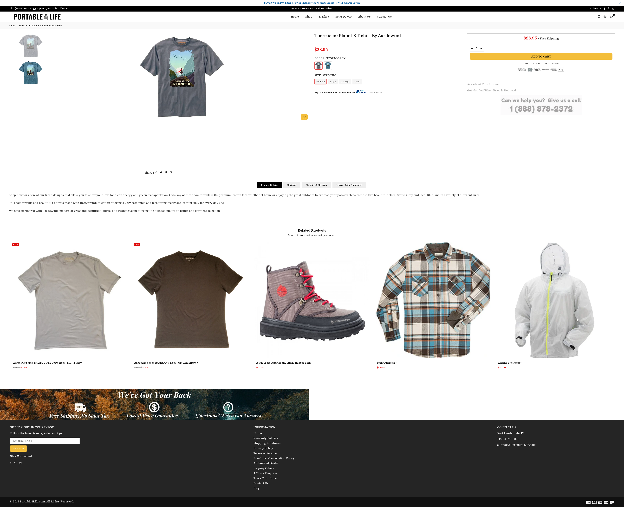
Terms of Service (265, 453)
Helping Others (264, 468)
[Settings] (605, 16)
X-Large (345, 82)
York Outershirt (386, 362)
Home (295, 16)
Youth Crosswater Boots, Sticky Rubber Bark (283, 362)
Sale (15, 245)
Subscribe (18, 449)
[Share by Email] (171, 173)
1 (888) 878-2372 (22, 8)
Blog (257, 488)
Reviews (291, 185)
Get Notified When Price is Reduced (491, 90)
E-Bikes (324, 16)
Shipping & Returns (316, 185)
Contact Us (384, 16)
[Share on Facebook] (156, 173)
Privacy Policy (263, 448)
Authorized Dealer (266, 463)
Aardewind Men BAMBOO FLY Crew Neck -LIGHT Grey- (48, 362)
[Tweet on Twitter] (161, 173)
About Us (364, 16)
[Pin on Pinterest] (166, 173)
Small (357, 82)
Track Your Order (266, 478)
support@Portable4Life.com (52, 8)
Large (333, 82)
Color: (330, 58)
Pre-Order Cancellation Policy (274, 458)
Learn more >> (374, 92)
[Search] (599, 16)
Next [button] (307, 77)
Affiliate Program (265, 473)
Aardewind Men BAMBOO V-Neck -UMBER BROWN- (167, 362)
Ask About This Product (483, 84)
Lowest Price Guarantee (349, 185)
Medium (320, 82)
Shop (308, 16)
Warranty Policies (266, 438)
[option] (182, 77)
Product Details (269, 185)
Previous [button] (57, 77)
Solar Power (343, 16)
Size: (325, 75)
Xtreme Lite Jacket (509, 362)
